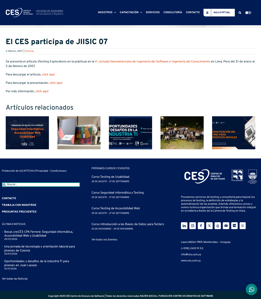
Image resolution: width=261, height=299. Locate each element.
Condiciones (58, 171)
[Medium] (234, 225)
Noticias (29, 51)
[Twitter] (209, 225)
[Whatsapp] (243, 225)
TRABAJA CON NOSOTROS (19, 205)
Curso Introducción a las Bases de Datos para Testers (128, 224)
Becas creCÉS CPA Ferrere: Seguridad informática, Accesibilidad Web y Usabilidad (38, 234)
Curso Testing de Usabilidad (110, 177)
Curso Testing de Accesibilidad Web (116, 208)
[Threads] (218, 225)
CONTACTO (9, 198)
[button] (240, 12)
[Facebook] (201, 225)
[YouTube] (226, 225)
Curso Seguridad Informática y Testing (118, 193)
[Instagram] (192, 225)
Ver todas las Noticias (15, 278)
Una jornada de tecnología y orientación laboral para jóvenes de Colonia (39, 249)
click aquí (48, 75)
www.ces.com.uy (191, 260)
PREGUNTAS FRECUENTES (19, 211)
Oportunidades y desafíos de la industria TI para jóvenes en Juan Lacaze (36, 263)
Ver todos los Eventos (104, 239)
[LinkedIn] (184, 225)
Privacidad (42, 171)
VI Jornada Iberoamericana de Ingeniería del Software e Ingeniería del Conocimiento (152, 62)
